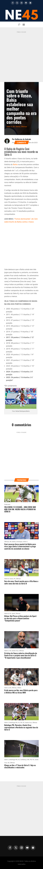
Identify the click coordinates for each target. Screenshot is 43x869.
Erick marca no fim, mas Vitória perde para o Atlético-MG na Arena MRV (20, 691)
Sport (13, 613)
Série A (9, 127)
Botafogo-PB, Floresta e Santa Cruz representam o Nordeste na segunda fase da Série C (21, 727)
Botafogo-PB (13, 722)
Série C (6, 650)
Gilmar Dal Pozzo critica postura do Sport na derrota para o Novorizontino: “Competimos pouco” (20, 618)
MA (28, 759)
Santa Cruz (15, 650)
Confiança (23, 759)
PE (14, 578)
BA (14, 127)
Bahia (18, 127)
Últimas (24, 127)
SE (8, 762)
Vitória (19, 688)
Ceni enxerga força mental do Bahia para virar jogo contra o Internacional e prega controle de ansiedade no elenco (20, 546)
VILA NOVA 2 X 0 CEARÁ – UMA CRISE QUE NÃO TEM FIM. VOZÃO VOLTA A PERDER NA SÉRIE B (20, 509)
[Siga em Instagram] (21, 3)
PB (21, 722)
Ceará (11, 578)
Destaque (19, 541)
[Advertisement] (21, 55)
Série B (6, 578)
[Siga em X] (17, 3)
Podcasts (7, 504)
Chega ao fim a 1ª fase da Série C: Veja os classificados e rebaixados (20, 766)
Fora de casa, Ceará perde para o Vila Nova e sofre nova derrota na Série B (21, 582)
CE (19, 722)
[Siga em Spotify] (30, 3)
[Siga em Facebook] (12, 3)
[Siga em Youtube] (26, 3)
